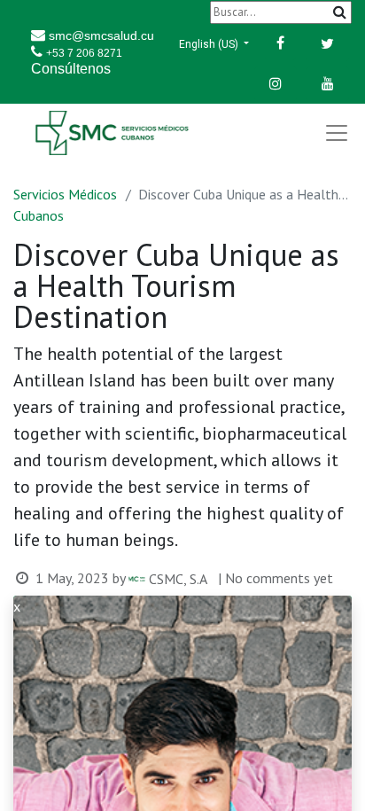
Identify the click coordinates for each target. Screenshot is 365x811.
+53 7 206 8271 (84, 53)
